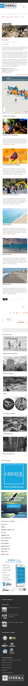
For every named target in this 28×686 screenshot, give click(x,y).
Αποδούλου (5, 40)
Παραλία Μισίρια (7, 224)
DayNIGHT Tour (5, 535)
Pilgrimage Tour (5, 548)
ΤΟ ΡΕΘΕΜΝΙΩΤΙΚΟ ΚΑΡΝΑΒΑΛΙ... (12, 164)
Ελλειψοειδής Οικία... (8, 433)
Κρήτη (12, 17)
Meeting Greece (5, 546)
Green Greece (4, 540)
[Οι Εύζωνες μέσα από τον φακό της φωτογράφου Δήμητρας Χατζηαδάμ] (4, 609)
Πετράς (5, 393)
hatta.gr (5, 670)
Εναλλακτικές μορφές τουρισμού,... (16, 622)
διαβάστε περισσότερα (11, 144)
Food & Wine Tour (6, 538)
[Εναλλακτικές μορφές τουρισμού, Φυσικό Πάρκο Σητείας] (4, 624)
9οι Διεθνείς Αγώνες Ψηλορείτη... (11, 194)
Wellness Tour (5, 554)
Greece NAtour (5, 543)
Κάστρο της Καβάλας (8, 373)
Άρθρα (7, 17)
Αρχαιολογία (5, 44)
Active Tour (4, 524)
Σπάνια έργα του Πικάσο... (9, 413)
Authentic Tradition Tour (7, 529)
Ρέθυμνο (16, 17)
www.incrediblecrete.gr (23, 74)
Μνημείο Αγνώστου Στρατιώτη (10, 353)
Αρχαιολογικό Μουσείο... (9, 453)
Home (3, 17)
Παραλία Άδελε (7, 284)
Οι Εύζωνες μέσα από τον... (14, 607)
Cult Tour (3, 532)
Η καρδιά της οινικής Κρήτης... (11, 135)
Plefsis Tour (4, 551)
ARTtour (3, 527)
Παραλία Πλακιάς (7, 254)
